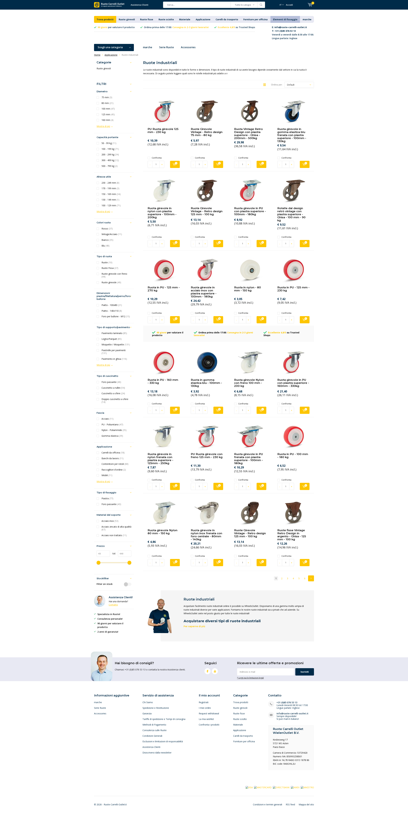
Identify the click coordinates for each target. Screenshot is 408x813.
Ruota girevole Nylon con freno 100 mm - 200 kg (249, 383)
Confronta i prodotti (209, 724)
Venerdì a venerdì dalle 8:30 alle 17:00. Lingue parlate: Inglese (293, 33)
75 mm (107, 97)
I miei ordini (205, 707)
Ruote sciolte (166, 19)
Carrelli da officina (113, 452)
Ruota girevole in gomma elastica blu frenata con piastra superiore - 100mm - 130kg (291, 135)
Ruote (107, 262)
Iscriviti (305, 671)
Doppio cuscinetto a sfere (115, 401)
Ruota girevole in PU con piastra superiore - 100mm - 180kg (250, 211)
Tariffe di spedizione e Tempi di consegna (163, 719)
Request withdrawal (209, 713)
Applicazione (203, 19)
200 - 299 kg (110, 154)
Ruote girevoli (127, 19)
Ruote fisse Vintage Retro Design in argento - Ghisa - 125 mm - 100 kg (291, 535)
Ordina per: (277, 84)
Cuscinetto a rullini (113, 387)
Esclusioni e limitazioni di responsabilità (162, 741)
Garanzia (147, 713)
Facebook (207, 671)
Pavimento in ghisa (114, 358)
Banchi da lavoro (113, 458)
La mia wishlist (206, 719)
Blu (105, 245)
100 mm (108, 108)
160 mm (107, 120)
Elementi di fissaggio (285, 19)
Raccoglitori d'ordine (114, 469)
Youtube (215, 671)
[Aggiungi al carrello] (175, 164)
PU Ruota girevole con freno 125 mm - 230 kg (206, 455)
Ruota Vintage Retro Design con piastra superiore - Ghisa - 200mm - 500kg (248, 133)
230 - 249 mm (110, 182)
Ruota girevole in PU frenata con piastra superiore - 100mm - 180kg (248, 458)
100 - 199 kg (110, 149)
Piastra (107, 498)
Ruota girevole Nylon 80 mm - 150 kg (162, 532)
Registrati (203, 702)
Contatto (113, 604)
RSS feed (290, 804)
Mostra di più (103, 126)
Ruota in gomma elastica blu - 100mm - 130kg (206, 383)
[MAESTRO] (307, 787)
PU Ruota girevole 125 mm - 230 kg (163, 130)
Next (311, 578)
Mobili (107, 475)
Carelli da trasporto (227, 19)
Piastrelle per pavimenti (114, 352)
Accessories (188, 47)
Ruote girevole (111, 282)
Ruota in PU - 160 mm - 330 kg (163, 381)
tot (113, 553)
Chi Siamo (147, 702)
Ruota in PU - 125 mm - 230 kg (293, 289)
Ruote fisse (146, 19)
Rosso (107, 228)
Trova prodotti (105, 19)
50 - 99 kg (109, 143)
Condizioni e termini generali (267, 804)
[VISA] (249, 787)
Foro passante (111, 382)
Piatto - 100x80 (112, 305)
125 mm (108, 114)
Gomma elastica (112, 435)
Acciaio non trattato (114, 535)
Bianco (107, 240)
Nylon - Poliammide (114, 430)
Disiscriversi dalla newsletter (156, 752)
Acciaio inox (110, 521)
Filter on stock (105, 584)
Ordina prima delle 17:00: (176, 27)
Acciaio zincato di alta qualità (116, 528)
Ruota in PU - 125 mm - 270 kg (164, 289)
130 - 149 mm (110, 199)
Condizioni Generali (152, 735)
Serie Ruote (166, 47)
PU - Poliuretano (112, 424)
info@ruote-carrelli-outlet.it (292, 713)
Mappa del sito (306, 804)
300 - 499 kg (110, 160)
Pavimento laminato (114, 333)
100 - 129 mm (111, 205)
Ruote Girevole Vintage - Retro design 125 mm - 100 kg (206, 211)
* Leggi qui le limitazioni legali (250, 677)
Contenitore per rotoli (115, 464)
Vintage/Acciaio (112, 234)
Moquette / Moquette (116, 344)
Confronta (157, 157)
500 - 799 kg (110, 166)
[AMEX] (295, 787)
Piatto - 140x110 (112, 310)
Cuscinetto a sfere (113, 393)
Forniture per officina (255, 19)
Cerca (261, 5)
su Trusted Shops (236, 27)
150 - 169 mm (111, 194)
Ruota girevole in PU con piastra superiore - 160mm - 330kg (293, 383)
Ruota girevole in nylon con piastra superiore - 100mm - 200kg (162, 213)
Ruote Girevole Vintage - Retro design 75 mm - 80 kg (206, 132)
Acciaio (107, 418)
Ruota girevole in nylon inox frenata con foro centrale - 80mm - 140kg (206, 535)
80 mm (107, 103)
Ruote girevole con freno (114, 275)
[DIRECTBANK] (281, 787)
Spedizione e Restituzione (155, 707)
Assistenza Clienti (139, 4)
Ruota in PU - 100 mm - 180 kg (292, 455)
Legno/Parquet (112, 339)
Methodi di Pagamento (154, 724)
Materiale (184, 19)
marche (307, 19)
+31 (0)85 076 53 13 (287, 702)
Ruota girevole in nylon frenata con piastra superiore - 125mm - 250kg (160, 458)
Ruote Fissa (110, 268)
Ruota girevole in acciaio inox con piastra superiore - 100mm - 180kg (203, 292)
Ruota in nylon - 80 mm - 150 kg (247, 289)
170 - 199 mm (110, 188)
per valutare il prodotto (116, 27)
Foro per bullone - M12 (116, 316)
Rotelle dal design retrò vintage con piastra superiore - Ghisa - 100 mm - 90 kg (291, 214)
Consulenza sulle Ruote (154, 730)
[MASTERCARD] (263, 787)
